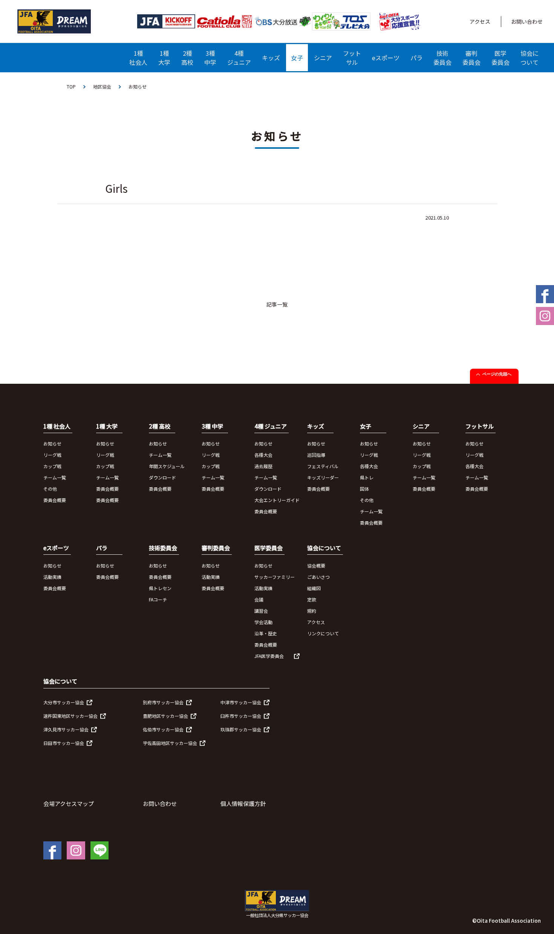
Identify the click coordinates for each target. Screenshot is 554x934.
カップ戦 (52, 466)
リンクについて (323, 633)
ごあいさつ (318, 577)
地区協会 (102, 86)
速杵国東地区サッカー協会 (70, 716)
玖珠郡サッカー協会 (240, 729)
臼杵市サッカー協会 (240, 716)
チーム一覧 (54, 477)
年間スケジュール (167, 466)
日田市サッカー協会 (63, 743)
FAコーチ (158, 599)
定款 (311, 599)
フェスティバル (322, 466)
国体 (364, 488)
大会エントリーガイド (277, 500)
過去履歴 (263, 466)
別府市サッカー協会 (163, 702)
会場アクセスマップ (68, 803)
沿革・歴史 (265, 633)
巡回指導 (316, 455)
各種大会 (263, 455)
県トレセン (160, 588)
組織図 (314, 588)
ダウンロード (162, 477)
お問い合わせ (527, 21)
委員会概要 (54, 500)
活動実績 (52, 577)
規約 (311, 610)
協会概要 (316, 565)
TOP (71, 86)
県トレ (366, 477)
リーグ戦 (52, 455)
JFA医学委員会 (269, 656)
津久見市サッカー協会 (66, 729)
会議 (258, 599)
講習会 (261, 610)
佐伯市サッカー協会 (163, 729)
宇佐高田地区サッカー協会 (170, 743)
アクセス (480, 21)
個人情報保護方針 (243, 803)
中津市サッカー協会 (240, 702)
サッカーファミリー (274, 577)
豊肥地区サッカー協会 (165, 716)
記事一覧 (277, 304)
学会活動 (263, 622)
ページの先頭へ (496, 374)
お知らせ (52, 443)
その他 (50, 488)
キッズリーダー (323, 477)
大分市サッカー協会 (63, 702)
